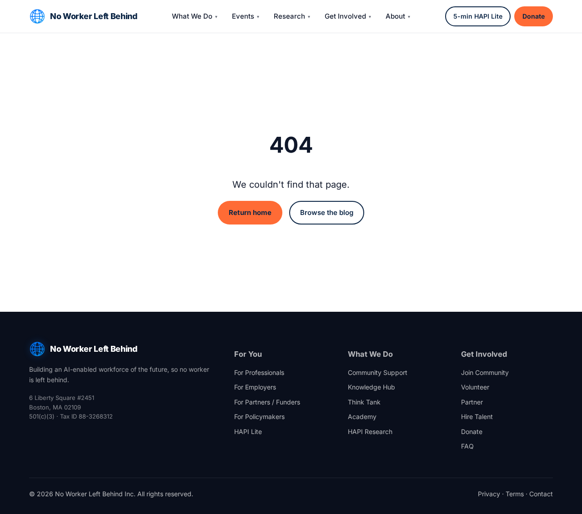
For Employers (255, 387)
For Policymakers (259, 416)
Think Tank (364, 402)
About (395, 16)
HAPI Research (370, 431)
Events (243, 16)
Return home (250, 212)
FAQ (467, 446)
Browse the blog (326, 212)
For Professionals (259, 372)
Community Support (377, 372)
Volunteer (475, 387)
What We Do (192, 16)
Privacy (489, 494)
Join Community (485, 372)
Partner (472, 402)
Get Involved (345, 16)
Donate (533, 16)
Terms (515, 494)
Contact (541, 494)
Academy (362, 416)
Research (289, 16)
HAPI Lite (248, 431)
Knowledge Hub (371, 387)
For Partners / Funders (267, 402)
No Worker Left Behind (93, 16)
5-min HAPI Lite (477, 16)
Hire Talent (477, 416)
